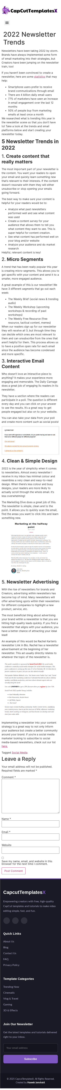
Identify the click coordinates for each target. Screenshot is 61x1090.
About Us (8, 941)
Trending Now (11, 987)
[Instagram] (15, 920)
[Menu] (7, 22)
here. (5, 746)
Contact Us (9, 953)
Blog (5, 947)
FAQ (5, 959)
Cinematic (9, 992)
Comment (9, 777)
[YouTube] (24, 920)
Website (6, 845)
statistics (39, 76)
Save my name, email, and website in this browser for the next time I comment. (27, 862)
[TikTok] (6, 920)
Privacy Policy (11, 965)
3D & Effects (10, 1010)
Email (6, 832)
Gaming (7, 1004)
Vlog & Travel (10, 998)
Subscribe (30, 1059)
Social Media (19, 752)
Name (6, 819)
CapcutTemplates (24, 892)
